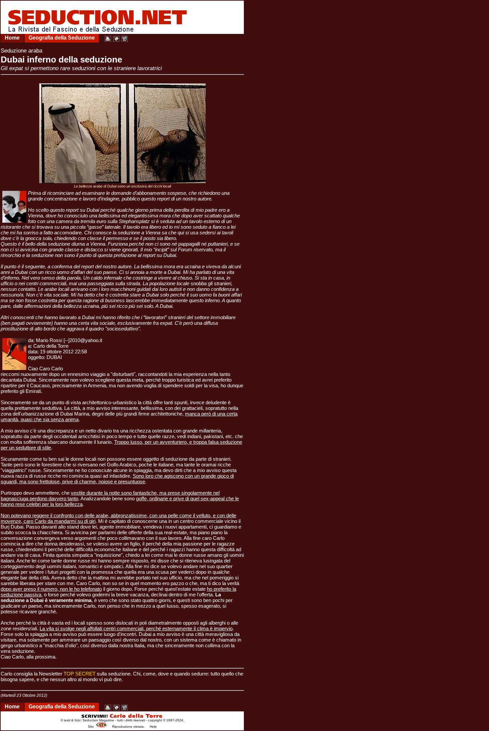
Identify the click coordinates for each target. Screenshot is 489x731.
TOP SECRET (79, 673)
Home (12, 38)
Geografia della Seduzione (62, 38)
